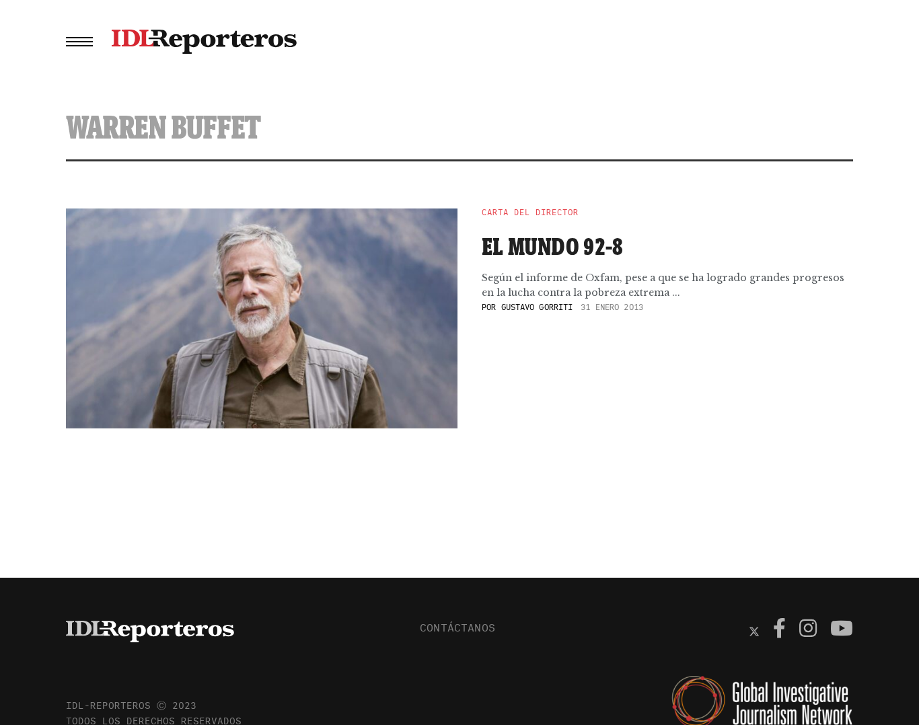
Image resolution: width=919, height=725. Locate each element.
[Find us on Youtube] (841, 630)
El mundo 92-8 (553, 246)
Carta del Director (530, 212)
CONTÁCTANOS (457, 627)
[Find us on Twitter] (754, 630)
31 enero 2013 (612, 307)
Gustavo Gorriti (537, 307)
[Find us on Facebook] (779, 630)
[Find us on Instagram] (808, 630)
